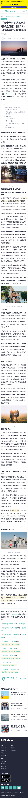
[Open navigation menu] (2, 11)
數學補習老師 (7, 635)
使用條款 (8, 795)
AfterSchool (9, 94)
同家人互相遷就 (10, 118)
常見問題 (3, 763)
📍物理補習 (5, 648)
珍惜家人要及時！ (10, 127)
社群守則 (3, 795)
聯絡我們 (3, 761)
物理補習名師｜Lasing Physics (11, 651)
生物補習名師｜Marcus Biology (11, 658)
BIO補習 (12, 655)
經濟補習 (6, 669)
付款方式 (3, 766)
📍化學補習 (5, 642)
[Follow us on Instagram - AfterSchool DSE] (10, 787)
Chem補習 (13, 642)
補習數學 (15, 635)
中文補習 (22, 624)
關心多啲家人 (9, 121)
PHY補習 (12, 648)
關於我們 (3, 748)
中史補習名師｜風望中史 (9, 665)
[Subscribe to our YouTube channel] (19, 787)
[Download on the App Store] (6, 776)
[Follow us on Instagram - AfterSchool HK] (6, 787)
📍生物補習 (5, 655)
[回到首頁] (10, 11)
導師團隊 (3, 753)
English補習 (13, 628)
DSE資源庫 (13, 750)
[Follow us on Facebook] (14, 787)
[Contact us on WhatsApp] (2, 787)
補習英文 (6, 628)
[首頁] (2, 16)
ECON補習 (13, 669)
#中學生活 (4, 19)
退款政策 (3, 768)
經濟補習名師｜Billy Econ (10, 672)
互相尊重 (8, 116)
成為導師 (3, 755)
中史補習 (6, 662)
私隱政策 (13, 795)
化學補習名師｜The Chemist (11, 644)
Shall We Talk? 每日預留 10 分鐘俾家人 (15, 124)
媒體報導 (3, 750)
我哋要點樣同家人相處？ (12, 109)
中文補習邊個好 (8, 624)
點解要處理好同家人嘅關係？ (13, 107)
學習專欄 (13, 748)
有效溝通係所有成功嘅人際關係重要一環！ (15, 113)
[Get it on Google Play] (6, 780)
